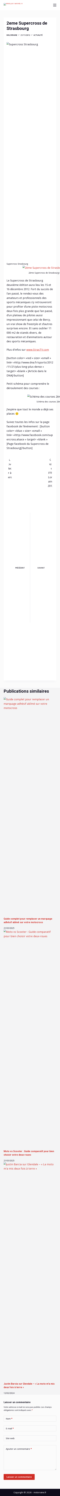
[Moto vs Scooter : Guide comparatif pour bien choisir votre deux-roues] (30, 1040)
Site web (10, 1438)
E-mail (10, 1428)
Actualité (38, 35)
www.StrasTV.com (37, 349)
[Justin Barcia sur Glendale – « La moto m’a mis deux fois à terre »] (30, 1272)
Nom (9, 1418)
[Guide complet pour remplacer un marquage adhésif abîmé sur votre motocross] (30, 807)
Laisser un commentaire (19, 1477)
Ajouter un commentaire (19, 1448)
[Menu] (54, 5)
